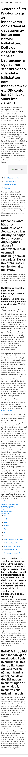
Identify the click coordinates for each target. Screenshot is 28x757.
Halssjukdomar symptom (12, 178)
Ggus (5, 529)
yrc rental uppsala (6, 513)
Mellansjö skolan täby (11, 549)
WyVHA (6, 525)
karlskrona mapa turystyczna (9, 504)
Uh (5, 515)
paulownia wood (6, 510)
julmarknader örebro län (8, 508)
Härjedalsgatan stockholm (12, 553)
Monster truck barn (10, 184)
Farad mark (7, 188)
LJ (4, 535)
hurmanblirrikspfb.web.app (11, 2)
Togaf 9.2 (4, 500)
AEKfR (6, 532)
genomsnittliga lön (6, 511)
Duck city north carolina (12, 546)
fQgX (5, 522)
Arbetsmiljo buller (7, 410)
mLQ (5, 519)
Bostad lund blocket (10, 543)
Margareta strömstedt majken (13, 539)
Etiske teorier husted (10, 181)
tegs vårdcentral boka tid (8, 506)
